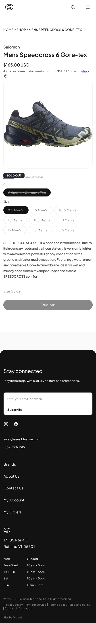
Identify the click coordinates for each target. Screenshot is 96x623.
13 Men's (42, 231)
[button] (78, 7)
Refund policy (58, 604)
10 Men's (17, 221)
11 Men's (70, 221)
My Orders (13, 512)
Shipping (8, 177)
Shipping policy (79, 604)
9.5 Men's (18, 211)
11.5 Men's (44, 221)
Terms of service (35, 604)
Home (8, 30)
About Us (11, 476)
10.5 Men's (70, 211)
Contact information (18, 608)
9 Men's (43, 211)
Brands (10, 464)
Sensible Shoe (32, 599)
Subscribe (15, 409)
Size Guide (12, 291)
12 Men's (17, 231)
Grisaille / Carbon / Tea (29, 193)
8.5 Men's (68, 231)
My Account (14, 500)
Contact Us (13, 488)
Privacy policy (13, 604)
